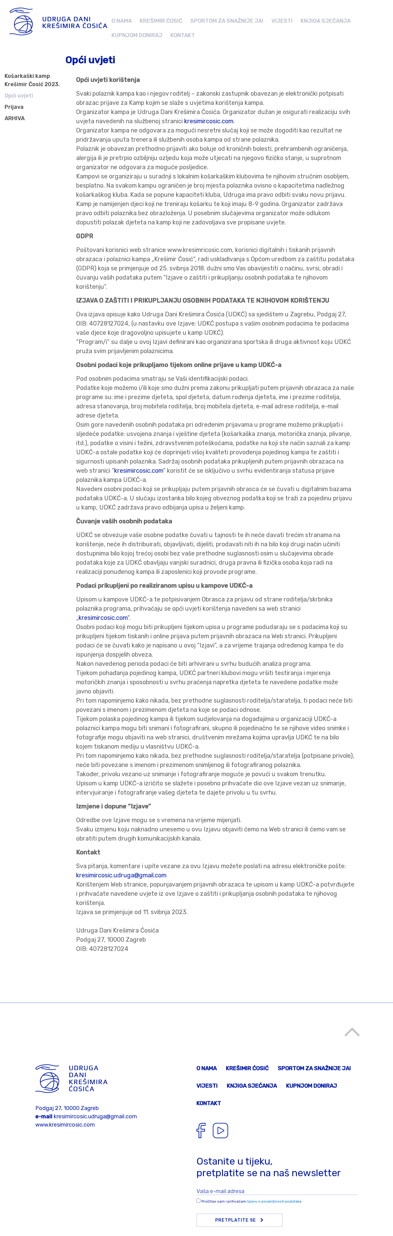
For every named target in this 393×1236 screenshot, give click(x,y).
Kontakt (182, 35)
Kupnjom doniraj (136, 35)
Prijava (14, 107)
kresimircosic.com (208, 121)
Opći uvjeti (19, 95)
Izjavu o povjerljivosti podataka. (274, 1201)
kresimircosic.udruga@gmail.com (121, 875)
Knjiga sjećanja (326, 20)
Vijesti (282, 20)
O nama (121, 20)
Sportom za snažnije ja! (226, 20)
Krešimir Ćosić (161, 20)
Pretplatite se (236, 1220)
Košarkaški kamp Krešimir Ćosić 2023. (32, 80)
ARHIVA (15, 118)
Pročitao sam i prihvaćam (251, 1201)
